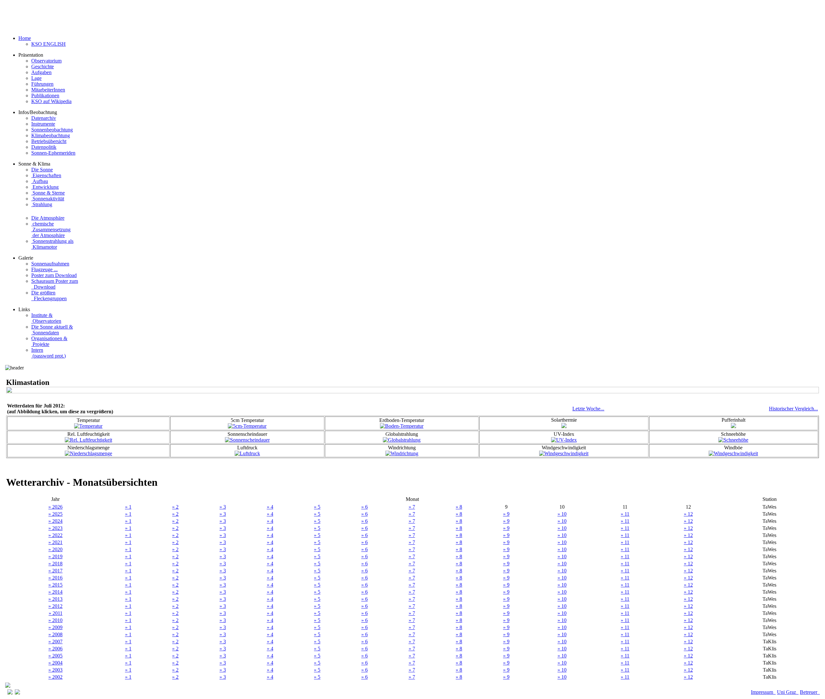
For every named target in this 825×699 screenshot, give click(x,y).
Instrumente (43, 124)
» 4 (270, 507)
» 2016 (55, 577)
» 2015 (55, 585)
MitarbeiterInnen (48, 89)
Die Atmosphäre (47, 218)
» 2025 (55, 514)
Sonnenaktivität (47, 198)
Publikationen (45, 95)
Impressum (763, 692)
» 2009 (55, 627)
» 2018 (55, 563)
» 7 (412, 507)
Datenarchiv (43, 118)
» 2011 (56, 613)
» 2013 (55, 599)
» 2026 (55, 507)
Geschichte (42, 66)
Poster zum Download (54, 275)
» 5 (317, 507)
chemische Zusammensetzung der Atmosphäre (51, 229)
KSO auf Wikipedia (51, 101)
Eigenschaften (46, 175)
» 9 (506, 514)
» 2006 (55, 648)
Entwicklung (45, 187)
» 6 (364, 507)
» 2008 (55, 634)
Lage (36, 78)
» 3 (222, 507)
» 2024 (55, 521)
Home (24, 38)
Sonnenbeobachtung (52, 129)
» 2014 (55, 592)
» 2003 (55, 670)
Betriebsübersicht (48, 141)
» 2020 (55, 549)
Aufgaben (41, 72)
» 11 (625, 514)
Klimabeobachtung (50, 135)
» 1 (128, 507)
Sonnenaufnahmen (50, 263)
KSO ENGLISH (48, 44)
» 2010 (55, 620)
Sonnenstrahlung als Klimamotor (52, 244)
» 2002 (55, 677)
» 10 (562, 514)
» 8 (459, 507)
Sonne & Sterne (48, 193)
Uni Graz (788, 692)
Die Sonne (42, 169)
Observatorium (46, 60)
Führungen (42, 84)
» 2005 (55, 655)
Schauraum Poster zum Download (54, 284)
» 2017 (55, 570)
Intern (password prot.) (48, 353)
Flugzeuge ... (44, 269)
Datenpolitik (43, 147)
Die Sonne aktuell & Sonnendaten (52, 329)
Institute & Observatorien (46, 318)
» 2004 (55, 662)
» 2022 (55, 535)
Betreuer (810, 692)
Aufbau (39, 181)
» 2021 (55, 542)
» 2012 (55, 606)
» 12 (688, 514)
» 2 (175, 507)
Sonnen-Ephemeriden (53, 153)
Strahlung (41, 204)
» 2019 (55, 556)
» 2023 (55, 528)
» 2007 (55, 641)
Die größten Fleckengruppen (49, 295)
